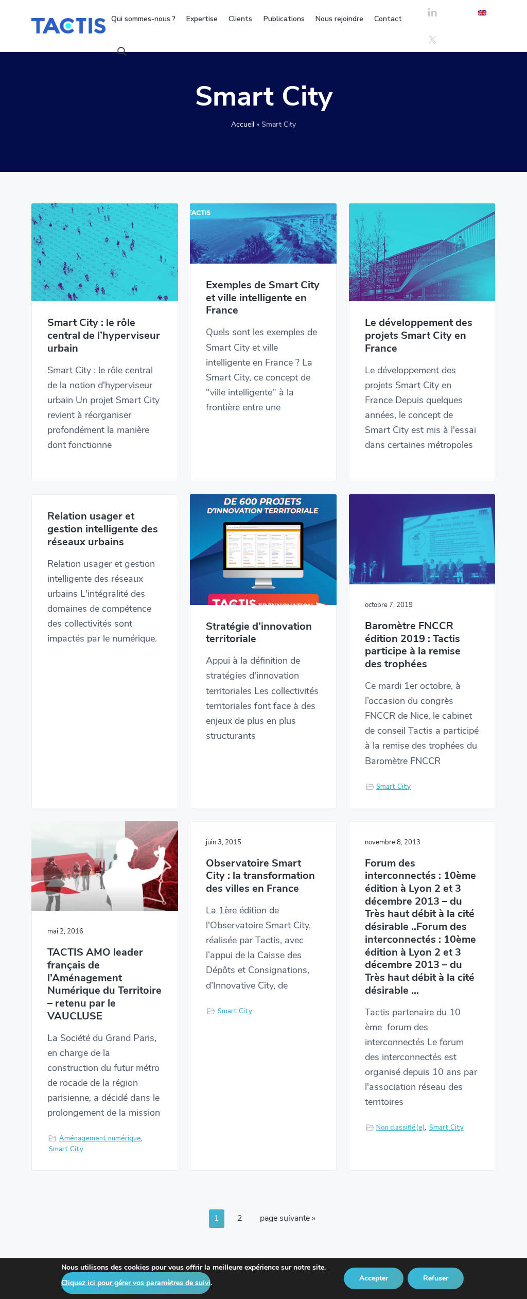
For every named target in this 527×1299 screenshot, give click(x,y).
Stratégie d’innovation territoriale (259, 633)
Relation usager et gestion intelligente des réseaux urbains (102, 529)
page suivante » (287, 1220)
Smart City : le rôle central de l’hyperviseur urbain (103, 336)
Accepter (373, 1278)
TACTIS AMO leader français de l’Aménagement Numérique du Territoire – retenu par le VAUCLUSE (104, 984)
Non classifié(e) (400, 1127)
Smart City (393, 786)
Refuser (435, 1278)
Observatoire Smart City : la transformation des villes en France (260, 876)
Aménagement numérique (100, 1138)
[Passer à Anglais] (482, 12)
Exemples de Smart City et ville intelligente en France (263, 298)
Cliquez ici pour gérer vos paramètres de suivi (135, 1283)
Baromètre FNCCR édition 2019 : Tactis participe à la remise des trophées (413, 645)
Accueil (242, 124)
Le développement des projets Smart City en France (418, 336)
